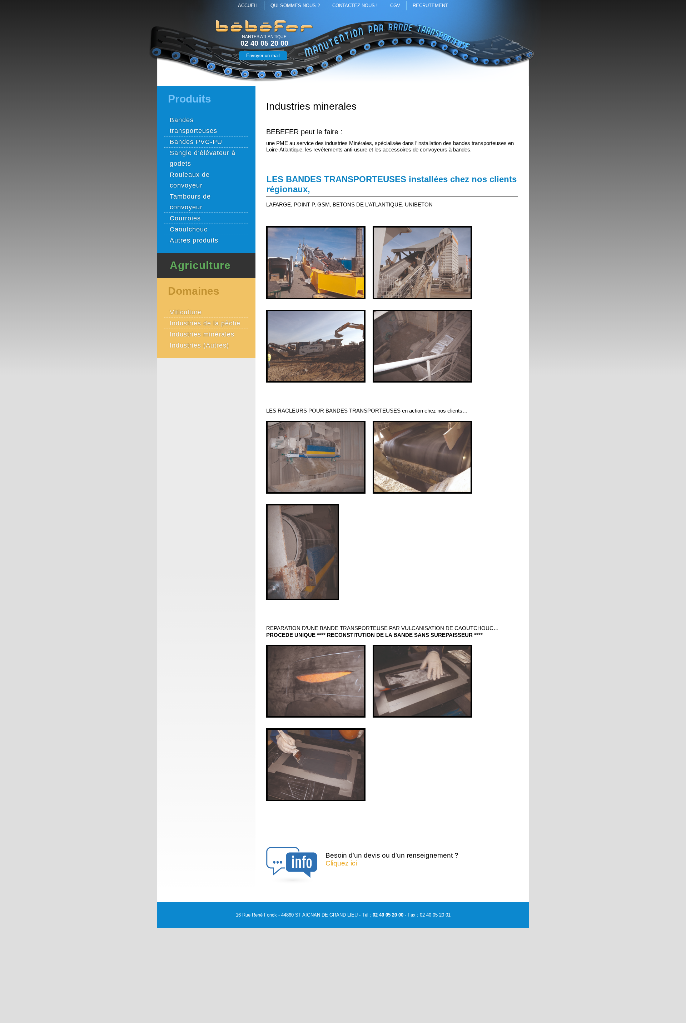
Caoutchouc (189, 229)
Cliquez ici (341, 863)
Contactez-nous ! (355, 5)
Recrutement (430, 5)
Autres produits (194, 240)
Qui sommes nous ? (295, 5)
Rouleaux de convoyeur (190, 180)
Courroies (185, 218)
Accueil (248, 5)
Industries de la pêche (205, 323)
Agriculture (200, 265)
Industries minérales (202, 334)
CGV (395, 5)
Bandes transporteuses (193, 125)
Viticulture (186, 312)
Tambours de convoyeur (190, 202)
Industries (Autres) (199, 345)
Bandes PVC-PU (196, 141)
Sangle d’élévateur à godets (202, 158)
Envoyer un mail (263, 55)
